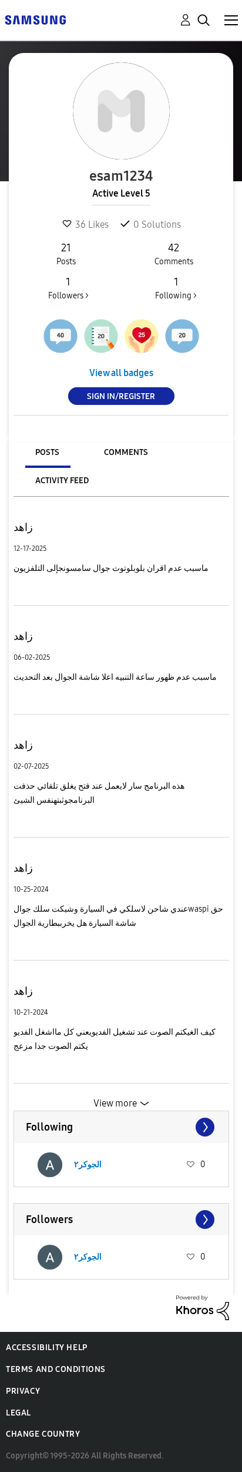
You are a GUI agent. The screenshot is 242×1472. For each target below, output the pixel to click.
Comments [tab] (126, 452)
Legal (18, 1413)
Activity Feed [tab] (62, 481)
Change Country (43, 1434)
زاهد (23, 527)
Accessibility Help (47, 1348)
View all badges (121, 372)
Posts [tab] (47, 452)
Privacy (23, 1391)
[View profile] (50, 1164)
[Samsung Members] (35, 19)
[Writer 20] (101, 336)
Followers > (68, 288)
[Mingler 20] (182, 336)
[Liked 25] (141, 336)
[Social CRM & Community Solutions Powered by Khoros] (202, 1306)
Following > (176, 288)
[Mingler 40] (60, 336)
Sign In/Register (121, 396)
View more (115, 1103)
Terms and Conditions (56, 1369)
